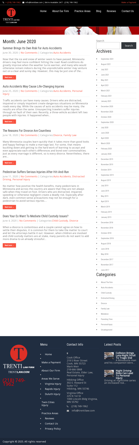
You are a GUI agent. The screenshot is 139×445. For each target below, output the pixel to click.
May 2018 (104, 254)
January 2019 (106, 217)
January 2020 (106, 154)
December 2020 (107, 106)
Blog (98, 11)
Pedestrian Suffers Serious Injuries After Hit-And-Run (36, 172)
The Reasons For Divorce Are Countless (27, 131)
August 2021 (106, 64)
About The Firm (107, 282)
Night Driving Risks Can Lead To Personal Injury (124, 374)
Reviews (111, 11)
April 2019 (105, 201)
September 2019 (107, 175)
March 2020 (105, 143)
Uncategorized (106, 330)
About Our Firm (60, 11)
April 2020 (105, 138)
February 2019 (106, 212)
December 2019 (107, 159)
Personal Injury (21, 179)
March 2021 (105, 91)
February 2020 (106, 149)
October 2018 (106, 233)
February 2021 (106, 96)
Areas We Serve (50, 378)
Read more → (9, 77)
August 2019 (106, 180)
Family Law (70, 135)
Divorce (57, 135)
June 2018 (105, 249)
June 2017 (105, 270)
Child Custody (60, 220)
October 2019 (106, 170)
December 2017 (107, 259)
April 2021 (105, 85)
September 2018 (107, 238)
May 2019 (104, 196)
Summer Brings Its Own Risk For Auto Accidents (32, 48)
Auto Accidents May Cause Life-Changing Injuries (33, 86)
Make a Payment (128, 2)
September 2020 (107, 122)
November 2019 (107, 164)
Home (43, 11)
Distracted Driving (107, 298)
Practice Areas (82, 11)
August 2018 (106, 244)
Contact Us (128, 11)
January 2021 (106, 101)
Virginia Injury (53, 383)
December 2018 (107, 222)
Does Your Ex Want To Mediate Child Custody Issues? (35, 216)
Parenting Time (107, 319)
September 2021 (107, 59)
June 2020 (105, 133)
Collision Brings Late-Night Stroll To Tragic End (125, 355)
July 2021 (104, 69)
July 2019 (104, 185)
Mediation (105, 314)
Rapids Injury (52, 388)
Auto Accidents (62, 52)
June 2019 (105, 191)
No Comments (29, 52)
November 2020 (107, 112)
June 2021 (105, 75)
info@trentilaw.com (34, 2)
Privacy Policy (53, 428)
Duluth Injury (52, 394)
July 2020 (104, 127)
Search (100, 40)
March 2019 (105, 207)
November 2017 (107, 265)
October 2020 (106, 117)
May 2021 (104, 80)
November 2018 (107, 228)
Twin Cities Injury (48, 403)
